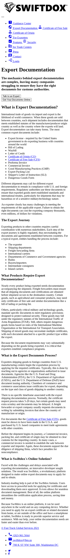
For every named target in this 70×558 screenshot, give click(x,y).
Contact (14, 56)
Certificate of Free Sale (52, 28)
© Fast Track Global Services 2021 (20, 528)
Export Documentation (23, 28)
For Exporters (18, 37)
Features (15, 42)
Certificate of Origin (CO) (22, 156)
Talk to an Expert (11, 96)
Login (13, 61)
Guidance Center (19, 23)
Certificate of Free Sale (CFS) (24, 159)
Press (13, 51)
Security (29, 42)
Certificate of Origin (21, 32)
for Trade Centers (20, 47)
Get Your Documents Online (16, 99)
